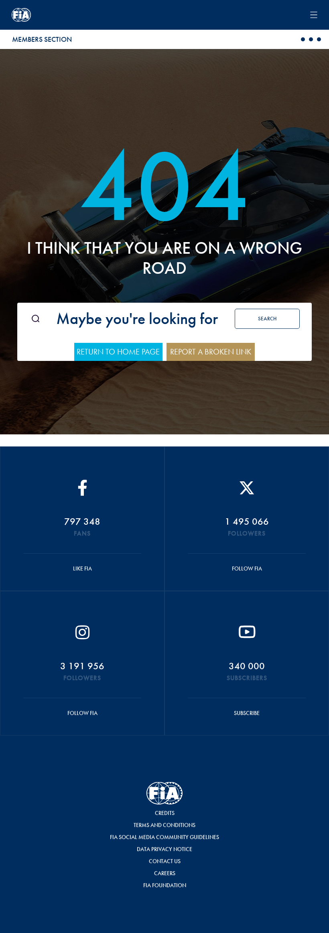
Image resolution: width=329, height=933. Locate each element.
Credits (165, 813)
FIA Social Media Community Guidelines (164, 837)
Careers (164, 873)
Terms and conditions (164, 825)
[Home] (102, 15)
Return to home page (118, 351)
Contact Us (165, 861)
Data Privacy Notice (164, 849)
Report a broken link (210, 351)
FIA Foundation (164, 885)
